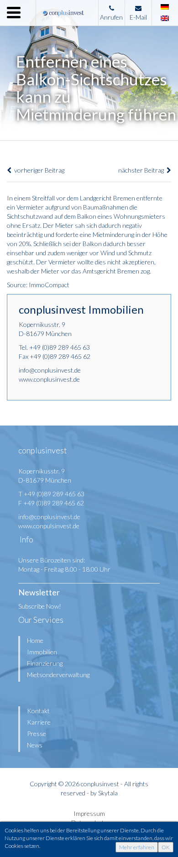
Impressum (89, 813)
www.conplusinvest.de (49, 379)
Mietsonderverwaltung (58, 674)
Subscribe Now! (39, 606)
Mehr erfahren (136, 847)
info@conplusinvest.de (50, 370)
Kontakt (38, 711)
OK (166, 847)
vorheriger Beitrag (37, 170)
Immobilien (42, 652)
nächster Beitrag (142, 170)
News (34, 745)
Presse (36, 733)
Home (35, 640)
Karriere (39, 722)
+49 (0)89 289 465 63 (59, 347)
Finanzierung (45, 663)
